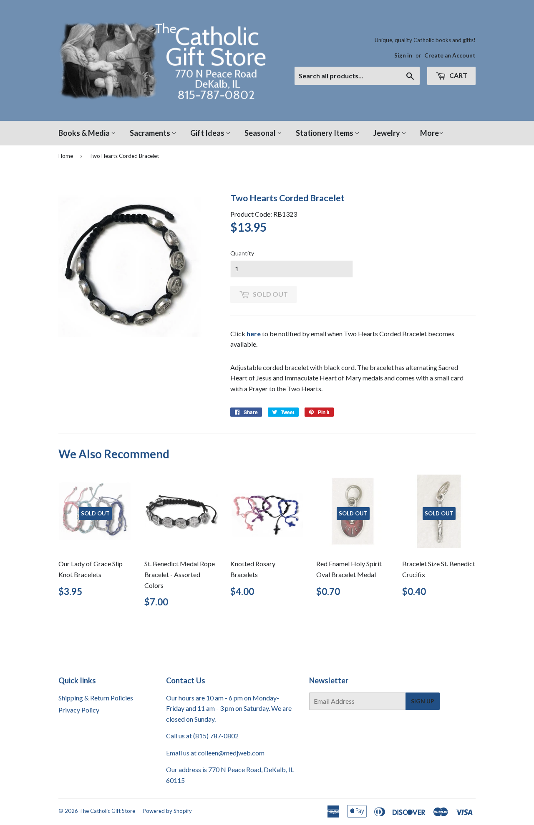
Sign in (403, 55)
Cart (457, 75)
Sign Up (422, 701)
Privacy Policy (78, 710)
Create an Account (450, 55)
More (429, 133)
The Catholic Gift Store (107, 811)
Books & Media (84, 133)
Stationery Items (325, 133)
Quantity (242, 253)
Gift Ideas (208, 133)
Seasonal (260, 133)
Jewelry (387, 133)
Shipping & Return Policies (95, 698)
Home (65, 155)
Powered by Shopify (167, 811)
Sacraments (150, 133)
